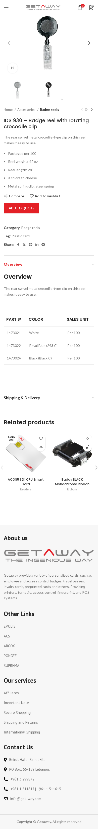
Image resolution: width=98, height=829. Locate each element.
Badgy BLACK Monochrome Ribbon (72, 481)
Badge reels (49, 110)
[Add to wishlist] (40, 438)
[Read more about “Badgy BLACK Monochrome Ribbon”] (87, 447)
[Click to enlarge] (13, 68)
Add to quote (21, 208)
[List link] (49, 626)
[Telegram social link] (43, 244)
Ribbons (72, 489)
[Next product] (91, 109)
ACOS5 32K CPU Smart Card (26, 481)
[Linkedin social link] (37, 244)
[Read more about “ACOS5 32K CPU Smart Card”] (40, 447)
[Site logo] (43, 7)
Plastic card (21, 236)
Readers (25, 489)
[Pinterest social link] (30, 244)
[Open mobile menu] (6, 8)
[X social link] (24, 244)
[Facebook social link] (18, 244)
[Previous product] (81, 109)
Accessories (26, 110)
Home (8, 110)
